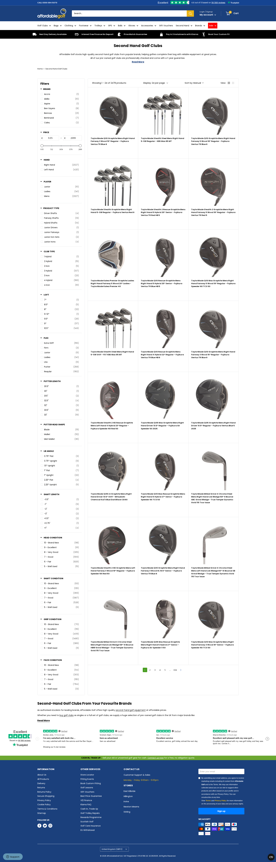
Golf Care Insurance (90, 825)
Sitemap (41, 813)
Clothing (69, 25)
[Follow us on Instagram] (50, 826)
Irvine (126, 801)
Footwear (83, 25)
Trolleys (98, 25)
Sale (211, 25)
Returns (41, 787)
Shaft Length (51, 494)
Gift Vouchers (166, 25)
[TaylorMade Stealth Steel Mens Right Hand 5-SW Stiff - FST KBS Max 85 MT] (113, 326)
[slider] (42, 145)
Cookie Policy (44, 804)
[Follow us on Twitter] (45, 826)
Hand (46, 159)
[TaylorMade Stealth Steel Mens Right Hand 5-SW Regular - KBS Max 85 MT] (163, 112)
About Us (41, 774)
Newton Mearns (131, 806)
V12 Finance (86, 800)
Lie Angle (48, 451)
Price (46, 132)
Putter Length (52, 381)
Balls (120, 25)
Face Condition (52, 660)
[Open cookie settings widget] (271, 857)
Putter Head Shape (54, 424)
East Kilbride (129, 791)
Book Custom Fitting (90, 783)
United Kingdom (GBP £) (112, 849)
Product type (51, 208)
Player (47, 181)
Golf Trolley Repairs (90, 813)
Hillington (128, 796)
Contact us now (155, 757)
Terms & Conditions (47, 808)
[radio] (229, 83)
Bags (56, 25)
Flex (45, 338)
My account (207, 14)
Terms (208, 801)
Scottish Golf (86, 821)
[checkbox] (60, 94)
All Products (43, 779)
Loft (46, 294)
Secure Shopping (45, 796)
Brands (198, 25)
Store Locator (87, 774)
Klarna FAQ (85, 804)
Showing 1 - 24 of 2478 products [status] (109, 82)
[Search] (190, 13)
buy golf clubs (67, 715)
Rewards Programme (90, 817)
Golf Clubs (42, 25)
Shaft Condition (53, 578)
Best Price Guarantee (91, 796)
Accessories (147, 25)
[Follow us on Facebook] (39, 826)
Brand (47, 89)
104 (175, 670)
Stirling (127, 811)
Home (40, 69)
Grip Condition (52, 619)
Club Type (49, 251)
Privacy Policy (44, 800)
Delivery (41, 783)
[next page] (181, 670)
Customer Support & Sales (137, 774)
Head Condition (52, 537)
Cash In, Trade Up (89, 808)
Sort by (193, 82)
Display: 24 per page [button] (154, 82)
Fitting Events (87, 779)
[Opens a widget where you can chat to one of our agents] (13, 857)
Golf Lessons (86, 787)
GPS (110, 25)
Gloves (131, 25)
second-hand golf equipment (131, 710)
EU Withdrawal (87, 830)
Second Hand (182, 25)
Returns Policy (44, 791)
